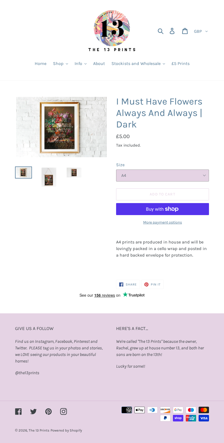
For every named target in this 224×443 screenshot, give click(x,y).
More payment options (162, 222)
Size (120, 164)
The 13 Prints (39, 430)
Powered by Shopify (66, 430)
